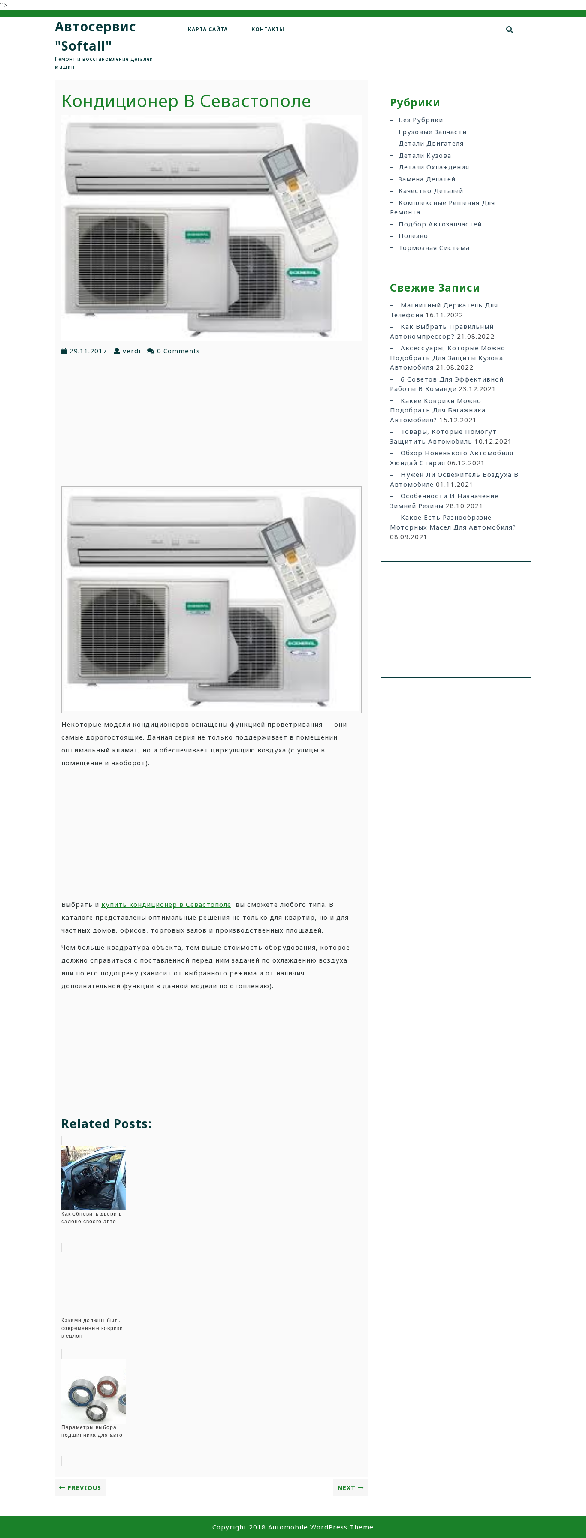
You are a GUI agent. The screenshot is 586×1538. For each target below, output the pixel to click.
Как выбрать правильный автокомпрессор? (442, 331)
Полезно (413, 235)
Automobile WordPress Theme (321, 1527)
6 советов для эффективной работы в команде (447, 384)
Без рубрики (421, 119)
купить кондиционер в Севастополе (166, 904)
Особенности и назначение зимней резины (444, 500)
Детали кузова (425, 155)
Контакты (267, 29)
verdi (132, 350)
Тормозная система (434, 247)
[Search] (510, 29)
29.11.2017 (88, 350)
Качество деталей (431, 190)
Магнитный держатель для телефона (444, 310)
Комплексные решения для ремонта (442, 207)
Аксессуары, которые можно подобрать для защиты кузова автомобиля (447, 357)
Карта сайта (208, 29)
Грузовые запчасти (433, 131)
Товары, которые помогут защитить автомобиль (443, 436)
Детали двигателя (431, 143)
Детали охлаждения (434, 167)
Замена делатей (427, 179)
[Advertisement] (211, 420)
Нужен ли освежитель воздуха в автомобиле (454, 479)
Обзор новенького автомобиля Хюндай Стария (452, 457)
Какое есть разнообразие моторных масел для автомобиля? (453, 522)
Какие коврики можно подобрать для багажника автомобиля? (438, 410)
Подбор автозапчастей (440, 224)
